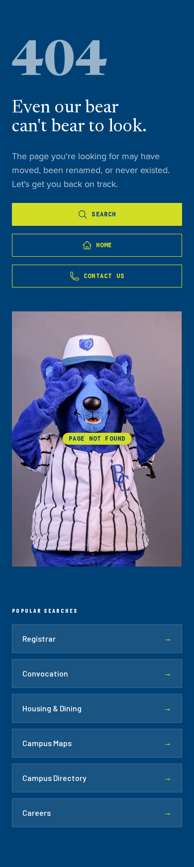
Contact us (104, 276)
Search (104, 214)
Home (104, 245)
